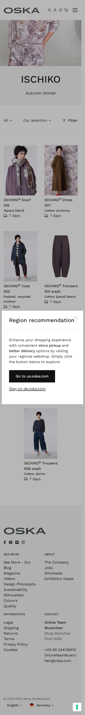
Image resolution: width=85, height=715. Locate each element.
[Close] (75, 318)
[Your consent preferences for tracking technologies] (77, 707)
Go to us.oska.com (32, 376)
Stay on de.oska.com (27, 389)
